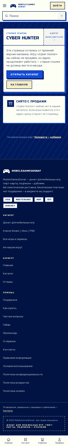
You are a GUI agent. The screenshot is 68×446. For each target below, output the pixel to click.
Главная (8, 265)
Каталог (8, 273)
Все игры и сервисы (15, 239)
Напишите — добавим (47, 137)
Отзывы (8, 281)
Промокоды (10, 332)
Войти (57, 5)
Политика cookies (14, 390)
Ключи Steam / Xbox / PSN (19, 230)
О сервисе (9, 341)
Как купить (9, 308)
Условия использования (17, 366)
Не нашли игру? (12, 247)
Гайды (6, 324)
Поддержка (10, 299)
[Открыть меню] (4, 6)
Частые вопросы (13, 316)
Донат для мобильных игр (19, 222)
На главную (19, 84)
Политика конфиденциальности (23, 374)
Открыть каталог (25, 74)
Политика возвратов (16, 382)
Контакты (9, 349)
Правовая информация (17, 357)
